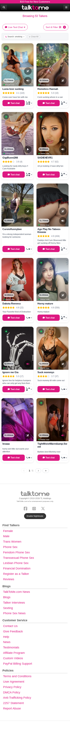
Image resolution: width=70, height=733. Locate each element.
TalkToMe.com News (16, 591)
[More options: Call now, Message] (64, 389)
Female (8, 531)
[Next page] (38, 470)
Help (6, 636)
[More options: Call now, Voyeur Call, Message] (64, 103)
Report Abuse (12, 708)
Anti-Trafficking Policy (17, 697)
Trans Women (12, 541)
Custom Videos (13, 658)
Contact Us (10, 626)
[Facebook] (26, 508)
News (6, 642)
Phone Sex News (14, 613)
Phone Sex (10, 547)
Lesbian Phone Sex (15, 563)
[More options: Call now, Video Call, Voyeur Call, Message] (29, 103)
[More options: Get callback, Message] (29, 249)
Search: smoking (14, 36)
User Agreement (13, 681)
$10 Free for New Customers (35, 1)
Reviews (8, 579)
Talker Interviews (14, 602)
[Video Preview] (28, 149)
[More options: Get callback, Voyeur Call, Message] (64, 249)
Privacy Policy (12, 687)
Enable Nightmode (35, 516)
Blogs (6, 597)
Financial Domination (16, 568)
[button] (6, 48)
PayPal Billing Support (17, 663)
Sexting (8, 608)
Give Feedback (13, 631)
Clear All (34, 36)
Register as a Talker (16, 573)
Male (6, 536)
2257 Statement (13, 703)
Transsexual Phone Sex (18, 557)
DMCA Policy (11, 692)
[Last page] (45, 470)
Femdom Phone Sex (16, 552)
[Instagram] (34, 508)
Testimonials (11, 647)
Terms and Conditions (17, 676)
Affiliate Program (14, 652)
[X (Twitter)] (43, 508)
